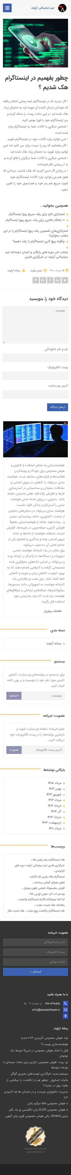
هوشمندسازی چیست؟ (54, 1044)
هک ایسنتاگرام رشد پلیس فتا (48, 859)
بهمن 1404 (55, 788)
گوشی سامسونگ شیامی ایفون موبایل (44, 888)
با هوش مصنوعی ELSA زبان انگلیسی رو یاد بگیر (38, 1109)
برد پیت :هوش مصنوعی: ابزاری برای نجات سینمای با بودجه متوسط (35, 1065)
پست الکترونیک (58, 367)
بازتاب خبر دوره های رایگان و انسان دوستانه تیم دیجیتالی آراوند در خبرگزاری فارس (37, 254)
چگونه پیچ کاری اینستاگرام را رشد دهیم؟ (39, 241)
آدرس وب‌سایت (58, 385)
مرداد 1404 (54, 800)
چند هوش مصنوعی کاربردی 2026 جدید (44, 1038)
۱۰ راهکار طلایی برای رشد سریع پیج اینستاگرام (35, 220)
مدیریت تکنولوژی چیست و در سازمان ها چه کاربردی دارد (36, 1094)
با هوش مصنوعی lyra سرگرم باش (47, 1103)
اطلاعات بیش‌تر (53, 611)
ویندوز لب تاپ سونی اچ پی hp (47, 894)
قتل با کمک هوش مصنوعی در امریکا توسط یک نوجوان (39, 1053)
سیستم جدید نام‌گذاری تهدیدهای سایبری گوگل (39, 1073)
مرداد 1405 (54, 783)
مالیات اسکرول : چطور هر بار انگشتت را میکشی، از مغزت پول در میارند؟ (37, 1083)
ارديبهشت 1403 (51, 822)
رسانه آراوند (13, 270)
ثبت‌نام (36, 972)
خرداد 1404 (54, 805)
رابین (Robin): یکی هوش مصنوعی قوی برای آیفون (36, 1116)
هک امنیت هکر (15, 911)
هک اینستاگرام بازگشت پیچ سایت (45, 911)
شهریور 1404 (53, 794)
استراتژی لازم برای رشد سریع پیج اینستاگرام (37, 214)
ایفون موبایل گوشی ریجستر (49, 882)
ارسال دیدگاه (57, 407)
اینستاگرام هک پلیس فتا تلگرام (47, 876)
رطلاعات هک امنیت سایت (50, 905)
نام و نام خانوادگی (56, 349)
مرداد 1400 (55, 828)
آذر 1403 (56, 811)
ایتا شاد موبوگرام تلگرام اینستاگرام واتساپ (41, 899)
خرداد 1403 (54, 817)
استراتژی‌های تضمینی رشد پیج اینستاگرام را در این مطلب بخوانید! (35, 233)
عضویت (14, 750)
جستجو (13, 695)
